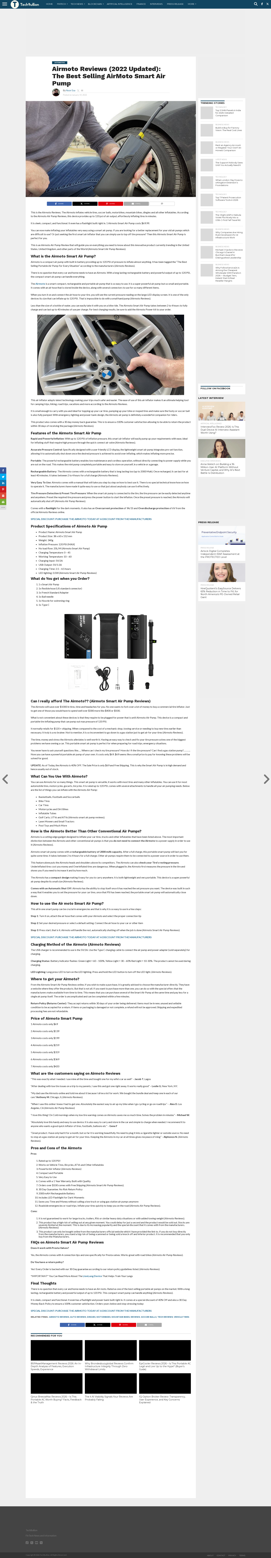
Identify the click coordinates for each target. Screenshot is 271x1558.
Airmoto (40, 283)
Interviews (156, 4)
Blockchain (95, 4)
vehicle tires (181, 1317)
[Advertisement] (135, 32)
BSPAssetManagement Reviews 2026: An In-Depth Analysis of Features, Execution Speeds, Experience (56, 1366)
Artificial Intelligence (119, 4)
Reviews (135, 1317)
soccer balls (149, 1317)
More (191, 4)
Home (49, 4)
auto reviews (78, 1317)
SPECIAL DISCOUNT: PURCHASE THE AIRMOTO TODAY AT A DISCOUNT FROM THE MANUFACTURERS (91, 518)
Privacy (232, 1555)
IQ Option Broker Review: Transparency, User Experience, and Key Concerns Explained (162, 1399)
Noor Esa (70, 90)
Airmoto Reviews (59, 1317)
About (210, 1555)
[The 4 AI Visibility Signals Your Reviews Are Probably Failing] (111, 1388)
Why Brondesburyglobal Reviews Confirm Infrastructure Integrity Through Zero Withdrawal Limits (109, 1366)
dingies (91, 1317)
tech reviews (165, 1317)
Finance (141, 4)
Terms (242, 1555)
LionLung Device (92, 1275)
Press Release (175, 4)
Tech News (77, 4)
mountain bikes (121, 1317)
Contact (221, 1555)
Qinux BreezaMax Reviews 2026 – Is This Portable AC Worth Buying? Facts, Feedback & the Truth (56, 1399)
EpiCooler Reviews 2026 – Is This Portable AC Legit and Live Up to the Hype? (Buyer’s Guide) (165, 1366)
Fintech (61, 4)
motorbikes (103, 1317)
